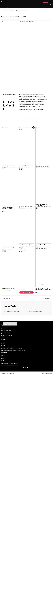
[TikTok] (29, 367)
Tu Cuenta (3, 342)
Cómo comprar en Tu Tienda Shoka (9, 346)
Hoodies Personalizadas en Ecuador (9, 363)
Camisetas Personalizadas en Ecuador (9, 365)
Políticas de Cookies (5, 333)
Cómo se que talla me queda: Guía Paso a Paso (11, 348)
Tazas (2, 358)
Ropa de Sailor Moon (32, 310)
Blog (2, 336)
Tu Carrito (3, 345)
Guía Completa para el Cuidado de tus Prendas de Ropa (13, 350)
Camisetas (3, 356)
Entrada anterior (5, 298)
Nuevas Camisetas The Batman (11, 310)
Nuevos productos (6, 19)
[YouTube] (27, 367)
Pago (2, 343)
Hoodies (3, 355)
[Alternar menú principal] (51, 4)
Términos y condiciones (6, 335)
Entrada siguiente (47, 298)
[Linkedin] (25, 367)
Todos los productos (5, 361)
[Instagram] (23, 367)
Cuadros (3, 360)
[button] (41, 4)
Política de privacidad (6, 332)
